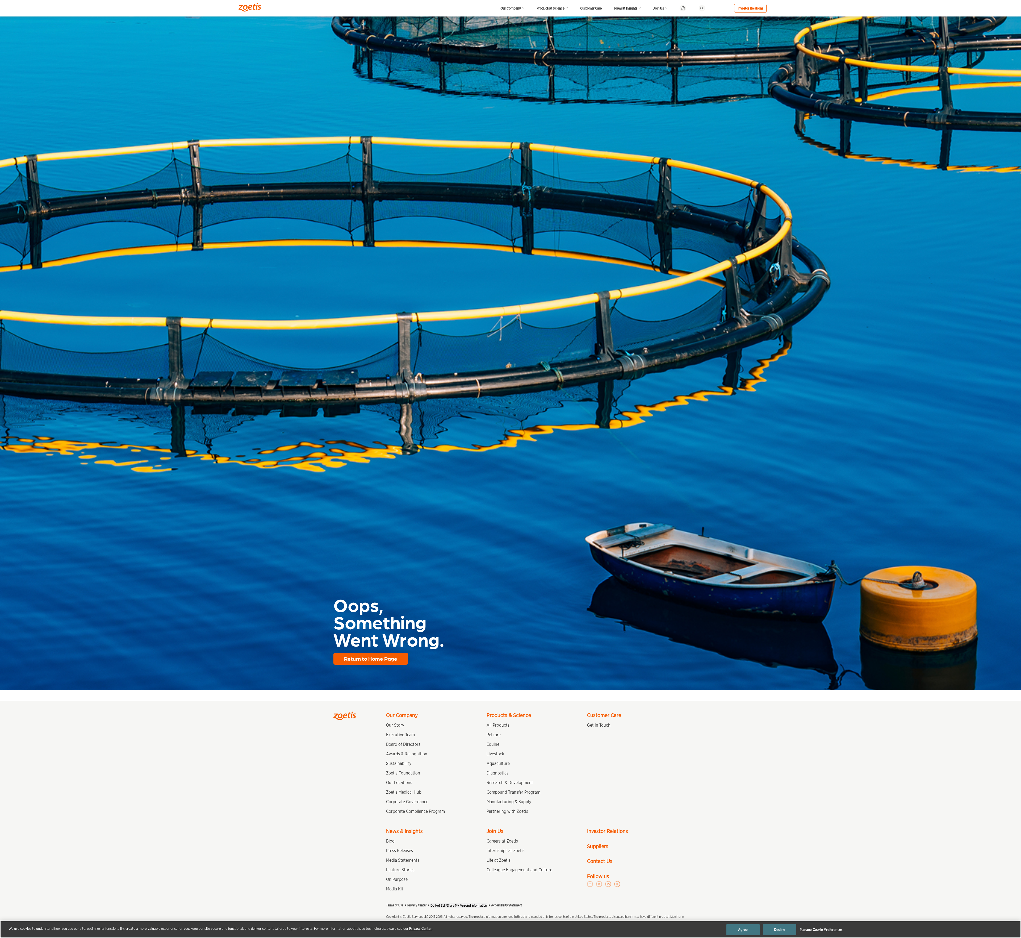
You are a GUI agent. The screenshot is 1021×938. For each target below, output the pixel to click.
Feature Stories (400, 869)
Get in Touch (598, 725)
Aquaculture (498, 763)
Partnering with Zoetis (507, 811)
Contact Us (599, 861)
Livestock (495, 753)
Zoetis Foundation (403, 773)
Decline (779, 930)
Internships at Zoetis (506, 850)
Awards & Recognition (406, 753)
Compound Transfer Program (513, 792)
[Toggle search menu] (702, 8)
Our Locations (399, 782)
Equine (493, 744)
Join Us (658, 8)
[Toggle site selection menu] (683, 8)
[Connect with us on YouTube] (617, 884)
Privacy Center (416, 905)
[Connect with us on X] (599, 884)
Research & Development (510, 782)
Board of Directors (403, 744)
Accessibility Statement (506, 905)
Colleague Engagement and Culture (519, 869)
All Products (498, 725)
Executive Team (400, 734)
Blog (390, 841)
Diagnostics (497, 773)
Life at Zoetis (498, 860)
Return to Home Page (370, 658)
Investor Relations (750, 8)
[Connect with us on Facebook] (590, 884)
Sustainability (398, 763)
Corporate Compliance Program (415, 811)
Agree (743, 930)
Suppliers (597, 846)
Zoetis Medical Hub (403, 792)
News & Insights (625, 8)
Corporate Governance (407, 801)
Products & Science (550, 8)
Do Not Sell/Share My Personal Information (458, 905)
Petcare (494, 734)
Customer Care (591, 8)
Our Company (510, 8)
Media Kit (394, 888)
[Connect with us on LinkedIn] (608, 884)
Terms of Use (394, 905)
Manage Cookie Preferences (821, 930)
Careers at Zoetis (502, 841)
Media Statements (402, 860)
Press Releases (399, 850)
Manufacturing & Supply (509, 801)
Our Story (395, 725)
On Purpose (397, 879)
